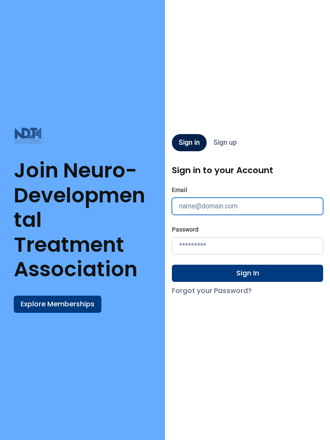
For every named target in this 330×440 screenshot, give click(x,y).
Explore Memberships (58, 304)
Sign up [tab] (225, 142)
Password (185, 229)
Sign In (247, 273)
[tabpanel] (247, 230)
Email (179, 189)
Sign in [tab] (189, 142)
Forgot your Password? (212, 291)
